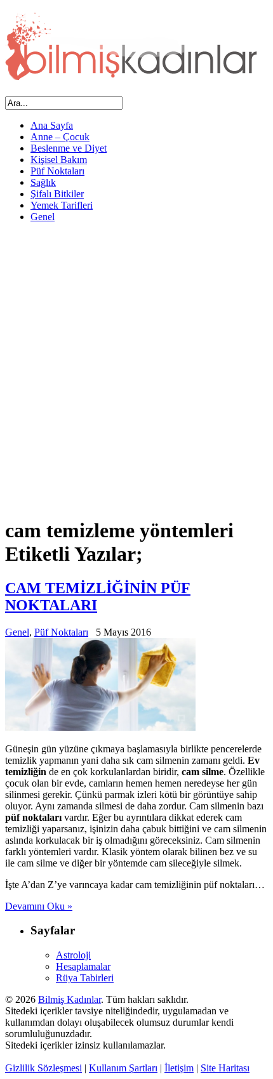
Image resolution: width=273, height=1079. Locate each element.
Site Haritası (225, 1068)
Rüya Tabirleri (85, 977)
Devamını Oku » (38, 906)
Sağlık (43, 182)
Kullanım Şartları (123, 1068)
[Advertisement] (136, 369)
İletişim (179, 1068)
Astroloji (73, 955)
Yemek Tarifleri (61, 205)
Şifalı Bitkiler (57, 193)
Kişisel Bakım (58, 159)
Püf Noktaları (57, 171)
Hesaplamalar (83, 966)
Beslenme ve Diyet (68, 148)
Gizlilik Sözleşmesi (43, 1068)
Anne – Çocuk (60, 136)
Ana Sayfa (51, 125)
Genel (42, 216)
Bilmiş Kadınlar (69, 999)
